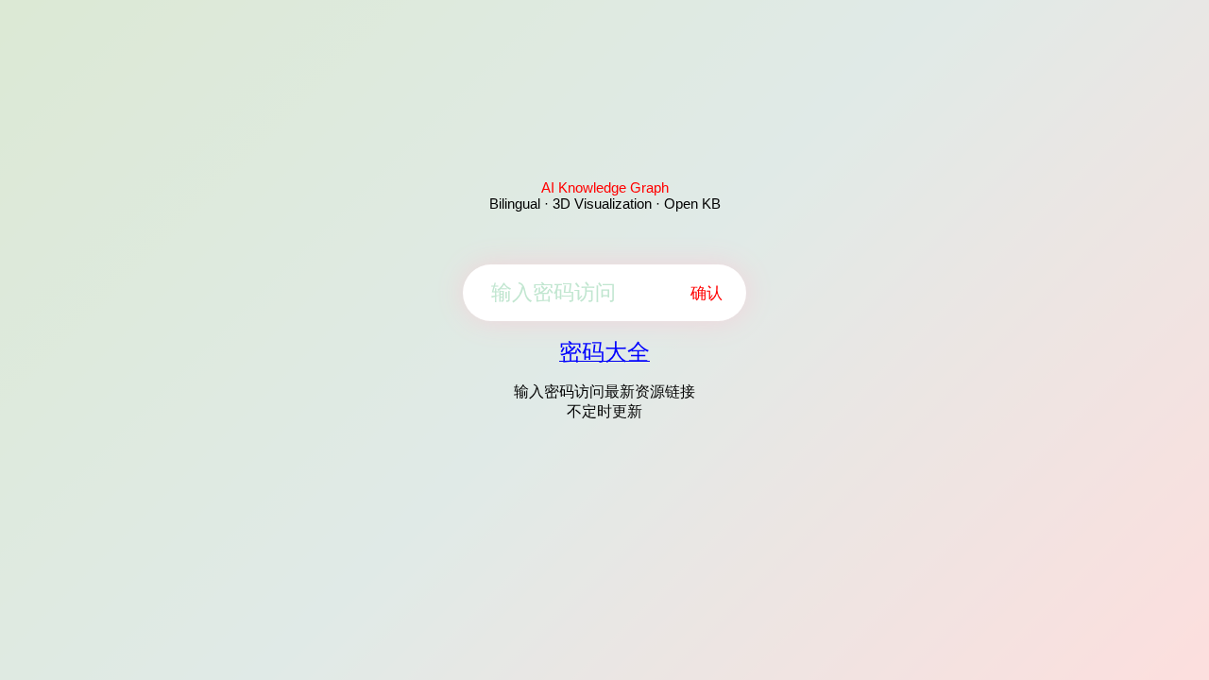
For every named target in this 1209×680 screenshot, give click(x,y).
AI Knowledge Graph (605, 187)
